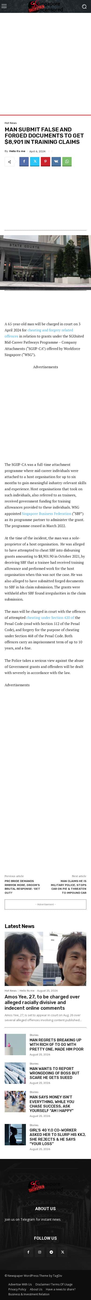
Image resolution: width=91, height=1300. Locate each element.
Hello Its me (17, 151)
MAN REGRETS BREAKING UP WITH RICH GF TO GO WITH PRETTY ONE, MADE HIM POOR (57, 1044)
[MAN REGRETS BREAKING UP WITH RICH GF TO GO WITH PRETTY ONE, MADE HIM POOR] (15, 1044)
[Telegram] (51, 1252)
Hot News (11, 123)
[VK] (56, 161)
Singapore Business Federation (46, 513)
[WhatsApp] (67, 161)
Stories (34, 1035)
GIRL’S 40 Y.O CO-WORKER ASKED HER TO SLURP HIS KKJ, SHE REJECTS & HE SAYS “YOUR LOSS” (58, 1137)
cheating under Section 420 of (50, 617)
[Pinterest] (45, 161)
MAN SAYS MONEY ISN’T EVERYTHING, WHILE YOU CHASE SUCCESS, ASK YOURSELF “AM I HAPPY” (52, 1104)
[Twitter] (34, 161)
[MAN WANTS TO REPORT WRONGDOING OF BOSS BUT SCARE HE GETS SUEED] (15, 1073)
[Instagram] (39, 1252)
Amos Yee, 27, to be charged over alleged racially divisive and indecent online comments (42, 1002)
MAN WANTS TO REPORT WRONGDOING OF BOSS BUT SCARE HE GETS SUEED (55, 1073)
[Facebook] (24, 161)
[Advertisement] (45, 58)
